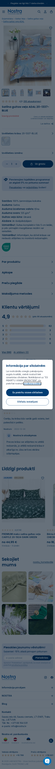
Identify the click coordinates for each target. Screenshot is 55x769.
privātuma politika (32, 383)
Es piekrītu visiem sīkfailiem (28, 392)
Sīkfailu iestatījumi (27, 401)
